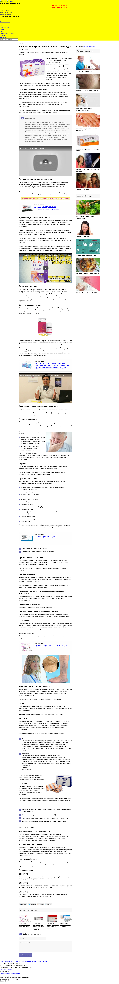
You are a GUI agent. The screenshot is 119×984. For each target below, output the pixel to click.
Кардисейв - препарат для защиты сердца (50, 646)
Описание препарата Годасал (45, 537)
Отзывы (15, 961)
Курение (85, 46)
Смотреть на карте (6, 969)
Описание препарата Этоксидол (65, 925)
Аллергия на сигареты (82, 189)
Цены (20, 961)
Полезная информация (29, 961)
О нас (1, 961)
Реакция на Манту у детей (84, 71)
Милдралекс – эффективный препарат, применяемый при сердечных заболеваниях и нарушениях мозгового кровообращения (52, 365)
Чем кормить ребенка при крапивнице (87, 273)
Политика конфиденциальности (10, 973)
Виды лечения (8, 961)
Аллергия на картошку (83, 236)
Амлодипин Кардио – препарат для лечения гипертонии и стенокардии (38, 927)
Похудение (92, 46)
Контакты (45, 961)
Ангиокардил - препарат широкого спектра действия (53, 926)
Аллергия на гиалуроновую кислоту (87, 90)
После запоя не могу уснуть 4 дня (86, 292)
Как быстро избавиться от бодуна (86, 255)
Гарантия (38, 961)
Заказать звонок (5, 22)
